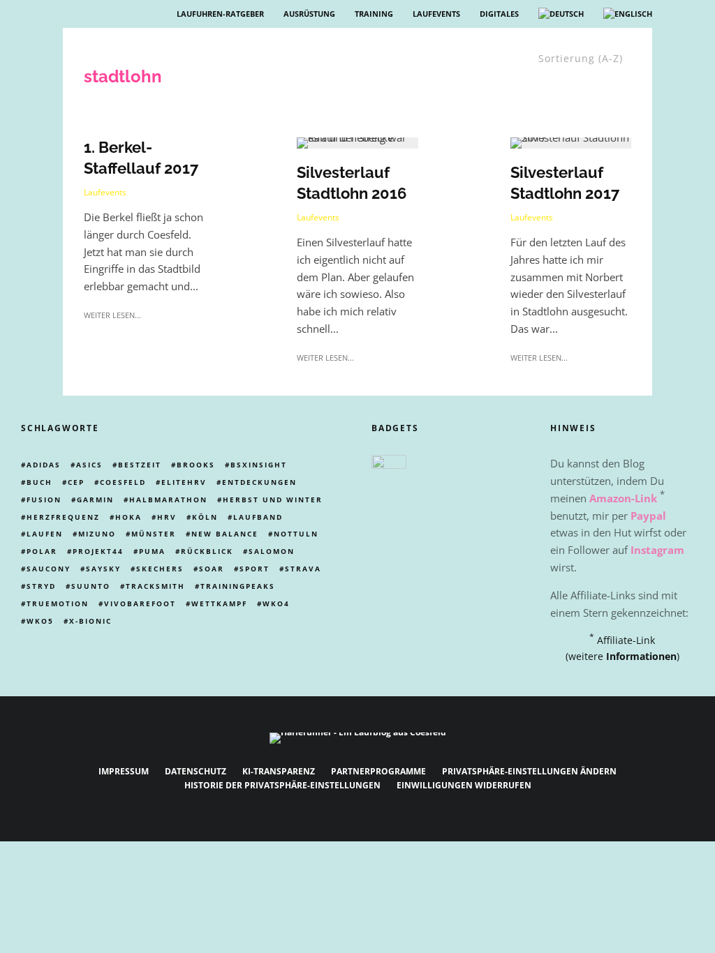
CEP (76, 482)
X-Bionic (90, 621)
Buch (39, 482)
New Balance (224, 534)
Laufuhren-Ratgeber (220, 13)
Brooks (196, 465)
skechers (160, 568)
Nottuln (296, 534)
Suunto (90, 586)
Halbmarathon (168, 499)
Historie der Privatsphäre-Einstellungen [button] (282, 785)
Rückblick (207, 551)
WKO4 (276, 603)
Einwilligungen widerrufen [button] (464, 785)
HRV (167, 517)
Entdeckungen (259, 482)
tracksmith (155, 586)
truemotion (58, 603)
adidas (44, 465)
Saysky (103, 568)
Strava (303, 568)
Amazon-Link (623, 498)
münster (153, 534)
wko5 (40, 621)
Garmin (95, 499)
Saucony (49, 568)
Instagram (657, 550)
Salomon (272, 551)
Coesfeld (123, 482)
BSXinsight (258, 465)
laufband (258, 517)
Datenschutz (195, 771)
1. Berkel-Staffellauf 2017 (141, 157)
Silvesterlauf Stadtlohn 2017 (564, 182)
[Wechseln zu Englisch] (628, 14)
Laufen (45, 534)
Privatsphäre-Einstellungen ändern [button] (529, 771)
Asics (89, 465)
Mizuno (97, 534)
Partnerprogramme (378, 771)
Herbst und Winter (273, 499)
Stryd (41, 586)
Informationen (641, 656)
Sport (254, 568)
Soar (211, 568)
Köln (205, 517)
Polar (42, 551)
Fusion (44, 499)
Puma (152, 551)
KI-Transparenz (278, 771)
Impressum (123, 771)
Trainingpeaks (237, 586)
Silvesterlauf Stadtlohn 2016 (351, 182)
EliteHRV (184, 482)
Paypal (648, 516)
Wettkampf (219, 603)
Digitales (499, 13)
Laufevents (436, 13)
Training (374, 13)
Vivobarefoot (140, 603)
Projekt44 (98, 551)
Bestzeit (139, 465)
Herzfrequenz (63, 517)
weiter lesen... (112, 315)
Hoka (128, 517)
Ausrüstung (309, 13)
